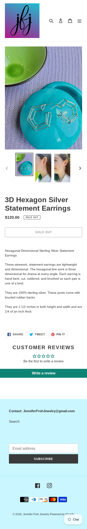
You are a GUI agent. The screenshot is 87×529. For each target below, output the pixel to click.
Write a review (43, 373)
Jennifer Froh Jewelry (36, 514)
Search (14, 421)
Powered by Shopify (62, 514)
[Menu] (79, 20)
